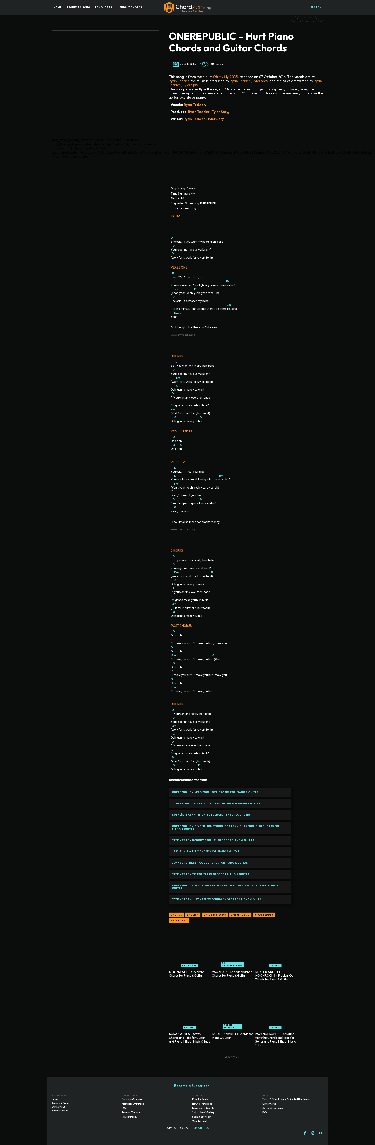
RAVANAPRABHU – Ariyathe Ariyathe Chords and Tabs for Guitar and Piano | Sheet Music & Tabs (275, 1039)
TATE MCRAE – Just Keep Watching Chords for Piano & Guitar (217, 899)
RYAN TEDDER (263, 914)
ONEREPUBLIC (240, 914)
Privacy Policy (129, 1116)
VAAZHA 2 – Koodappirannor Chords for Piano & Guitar (232, 973)
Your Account (199, 1121)
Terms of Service (131, 1112)
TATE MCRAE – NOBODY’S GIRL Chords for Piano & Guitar (213, 840)
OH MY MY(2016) (215, 914)
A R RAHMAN (189, 965)
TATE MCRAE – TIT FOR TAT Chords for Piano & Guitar (210, 874)
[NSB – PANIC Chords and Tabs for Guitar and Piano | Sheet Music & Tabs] (307, 19)
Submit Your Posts (202, 1116)
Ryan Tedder (179, 81)
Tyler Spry (260, 81)
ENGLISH (193, 914)
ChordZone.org (199, 1127)
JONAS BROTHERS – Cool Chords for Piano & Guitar (210, 862)
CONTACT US (269, 1103)
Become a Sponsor (132, 1099)
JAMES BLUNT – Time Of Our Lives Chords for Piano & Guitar (216, 803)
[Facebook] (305, 1133)
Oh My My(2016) (225, 77)
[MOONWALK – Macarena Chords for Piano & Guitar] (189, 946)
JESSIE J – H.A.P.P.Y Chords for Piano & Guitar (206, 851)
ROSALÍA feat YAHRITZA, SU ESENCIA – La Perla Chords (211, 814)
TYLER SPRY (179, 920)
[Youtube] (320, 1133)
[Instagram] (313, 1133)
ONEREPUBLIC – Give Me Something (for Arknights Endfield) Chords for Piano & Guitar (226, 827)
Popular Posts (200, 1099)
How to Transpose (202, 1103)
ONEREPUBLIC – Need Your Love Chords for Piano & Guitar (215, 792)
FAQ (124, 1107)
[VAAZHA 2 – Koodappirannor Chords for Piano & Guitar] (232, 946)
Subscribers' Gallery (203, 1112)
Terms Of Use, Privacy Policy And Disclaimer (286, 1099)
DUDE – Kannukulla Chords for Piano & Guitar (232, 1035)
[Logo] (187, 7)
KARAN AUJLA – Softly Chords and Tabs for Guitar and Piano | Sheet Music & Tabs (189, 1037)
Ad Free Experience (272, 1107)
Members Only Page (133, 1103)
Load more (231, 1056)
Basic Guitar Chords (203, 1107)
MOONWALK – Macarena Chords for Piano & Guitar (186, 973)
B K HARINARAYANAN (232, 964)
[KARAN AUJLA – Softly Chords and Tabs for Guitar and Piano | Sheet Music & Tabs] (189, 1008)
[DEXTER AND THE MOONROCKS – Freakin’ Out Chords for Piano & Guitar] (275, 946)
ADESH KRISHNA (229, 1026)
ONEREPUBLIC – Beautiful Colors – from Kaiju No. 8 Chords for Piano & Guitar (225, 887)
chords (176, 914)
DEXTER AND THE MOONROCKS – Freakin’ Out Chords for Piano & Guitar (275, 975)
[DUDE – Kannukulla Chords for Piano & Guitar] (232, 1008)
